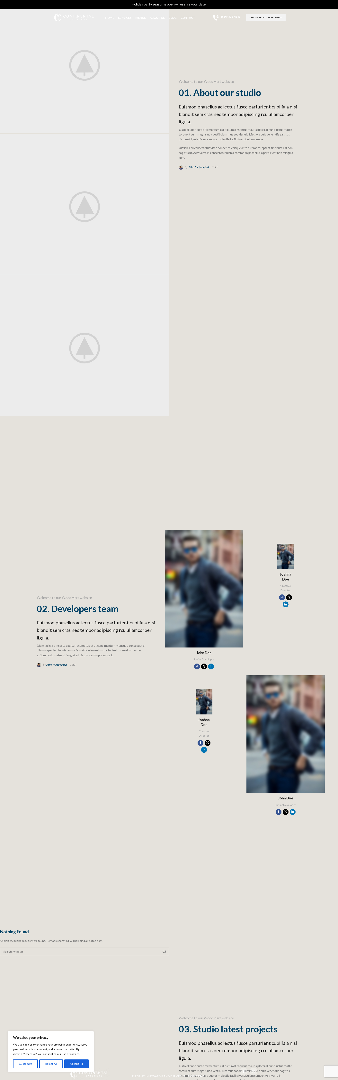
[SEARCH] (164, 951)
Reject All (51, 1063)
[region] (51, 1051)
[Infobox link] (226, 17)
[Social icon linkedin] (211, 666)
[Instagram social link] (253, 1071)
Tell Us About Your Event (266, 17)
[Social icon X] (204, 666)
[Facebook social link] (244, 1071)
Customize (25, 1063)
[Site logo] (73, 17)
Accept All (76, 1063)
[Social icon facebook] (197, 666)
